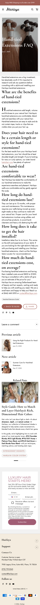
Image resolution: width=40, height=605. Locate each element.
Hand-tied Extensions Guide (11, 299)
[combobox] (14, 497)
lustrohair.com (7, 162)
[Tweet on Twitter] (10, 312)
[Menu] (3, 9)
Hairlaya (22, 604)
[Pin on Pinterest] (6, 312)
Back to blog (12, 306)
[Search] (32, 9)
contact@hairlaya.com (28, 293)
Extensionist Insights (14, 451)
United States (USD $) (19, 589)
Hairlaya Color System (14, 455)
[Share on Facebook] (3, 312)
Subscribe (22, 522)
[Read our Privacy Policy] (35, 507)
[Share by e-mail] (13, 312)
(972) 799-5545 (7, 569)
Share (31, 306)
